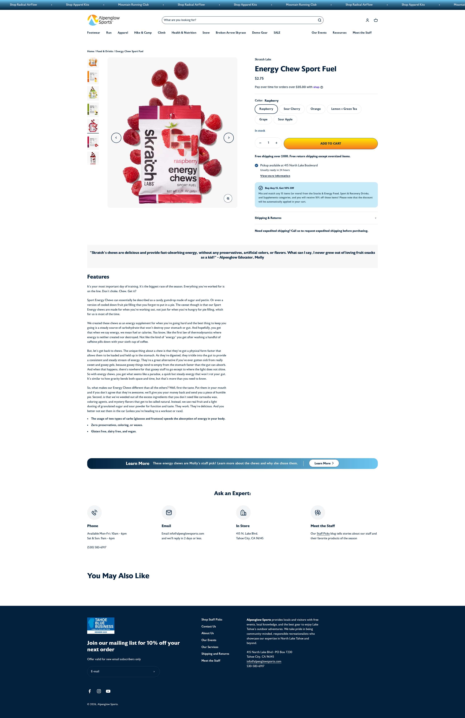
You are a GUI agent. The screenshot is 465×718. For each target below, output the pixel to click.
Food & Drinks (104, 51)
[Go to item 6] (93, 142)
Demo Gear (260, 32)
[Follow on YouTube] (108, 691)
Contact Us (208, 626)
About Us (207, 633)
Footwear (93, 32)
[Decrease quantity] (260, 143)
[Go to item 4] (93, 110)
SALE (277, 32)
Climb (161, 32)
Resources (340, 32)
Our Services (209, 647)
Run (109, 32)
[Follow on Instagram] (98, 691)
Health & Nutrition (184, 32)
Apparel (123, 32)
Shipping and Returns (215, 653)
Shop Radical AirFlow (152, 4)
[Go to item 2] (93, 77)
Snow (206, 32)
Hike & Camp (143, 32)
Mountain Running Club (94, 4)
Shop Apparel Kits (38, 4)
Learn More (323, 463)
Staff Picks (323, 533)
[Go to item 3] (93, 93)
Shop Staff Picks (211, 619)
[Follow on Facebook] (89, 691)
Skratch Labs (263, 59)
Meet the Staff (362, 32)
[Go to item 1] (93, 60)
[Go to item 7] (93, 159)
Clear (311, 20)
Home (90, 51)
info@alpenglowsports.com (264, 661)
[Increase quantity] (276, 143)
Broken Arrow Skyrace (231, 32)
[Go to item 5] (93, 126)
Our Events (319, 32)
